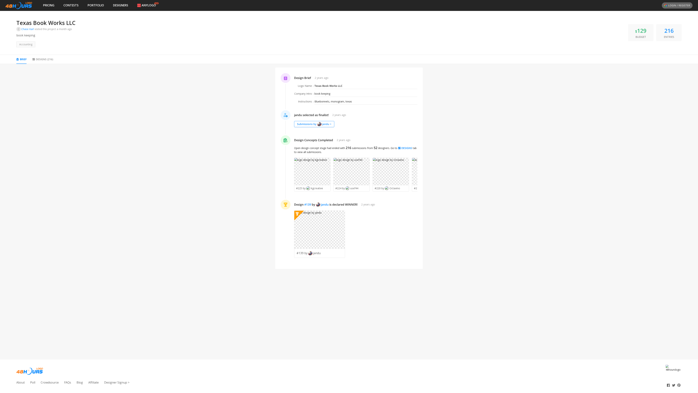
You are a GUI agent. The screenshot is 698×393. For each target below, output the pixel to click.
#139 (307, 205)
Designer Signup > (116, 382)
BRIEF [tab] (23, 59)
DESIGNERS (120, 5)
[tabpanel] (349, 168)
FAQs (67, 382)
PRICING (48, 5)
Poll (32, 382)
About (20, 382)
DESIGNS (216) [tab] (44, 59)
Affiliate (93, 382)
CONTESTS (71, 5)
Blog (80, 382)
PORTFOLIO (96, 5)
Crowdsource (50, 382)
